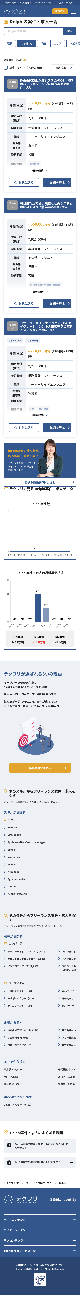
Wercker (12, 827)
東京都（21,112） (13, 1069)
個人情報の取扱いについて (46, 1265)
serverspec (14, 856)
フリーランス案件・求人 (39, 1183)
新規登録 (60, 11)
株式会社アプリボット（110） (24, 1030)
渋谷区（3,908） (13, 1084)
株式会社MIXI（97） (18, 1037)
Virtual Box (14, 834)
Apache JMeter (16, 879)
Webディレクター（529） (21, 998)
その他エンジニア (40, 257)
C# (32, 409)
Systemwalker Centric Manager (26, 842)
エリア (58, 43)
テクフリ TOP (11, 1183)
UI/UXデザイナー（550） (21, 991)
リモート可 (32, 340)
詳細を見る (57, 182)
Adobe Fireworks (17, 893)
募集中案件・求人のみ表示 (25, 68)
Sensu (11, 864)
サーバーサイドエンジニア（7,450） (27, 951)
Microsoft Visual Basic (45, 284)
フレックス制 (15, 340)
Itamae (12, 886)
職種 (10, 43)
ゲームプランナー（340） (21, 1005)
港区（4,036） (11, 1076)
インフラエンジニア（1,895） (23, 966)
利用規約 (20, 1265)
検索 (69, 31)
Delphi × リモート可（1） (18, 1104)
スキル (26, 43)
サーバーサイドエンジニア (46, 136)
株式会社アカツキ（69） (21, 1045)
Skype (11, 849)
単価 (43, 43)
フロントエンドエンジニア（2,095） (27, 958)
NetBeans (13, 871)
